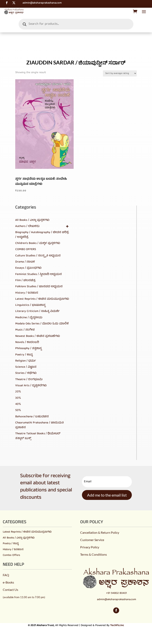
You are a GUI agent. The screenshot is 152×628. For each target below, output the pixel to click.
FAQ (6, 575)
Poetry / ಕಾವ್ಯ (11, 543)
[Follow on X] (14, 3)
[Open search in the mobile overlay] (76, 24)
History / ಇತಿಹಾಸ (13, 549)
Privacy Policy (89, 547)
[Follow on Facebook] (7, 3)
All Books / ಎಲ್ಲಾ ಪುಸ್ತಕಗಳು (19, 537)
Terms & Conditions (93, 554)
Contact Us (10, 589)
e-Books (8, 582)
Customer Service (92, 540)
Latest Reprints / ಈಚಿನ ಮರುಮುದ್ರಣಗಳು (27, 532)
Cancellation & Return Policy (99, 532)
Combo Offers (11, 555)
